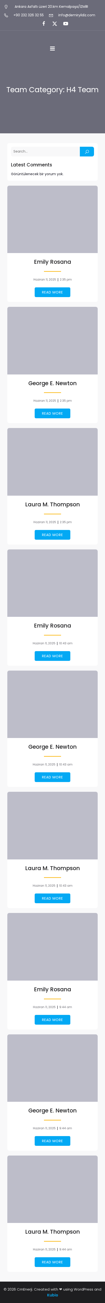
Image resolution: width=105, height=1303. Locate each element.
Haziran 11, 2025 (44, 279)
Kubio (52, 1295)
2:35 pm (66, 279)
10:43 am (66, 643)
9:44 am (65, 1007)
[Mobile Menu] (52, 49)
